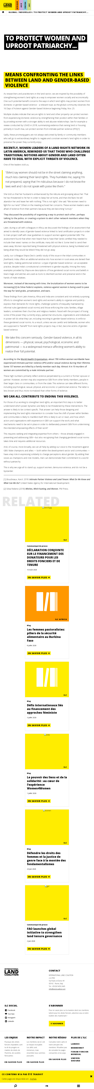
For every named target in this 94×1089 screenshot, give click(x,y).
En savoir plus (37, 577)
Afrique (17, 5)
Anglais (33, 1078)
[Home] (14, 972)
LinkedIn (10, 1021)
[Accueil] (8, 5)
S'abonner (57, 1023)
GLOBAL (13, 12)
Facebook (11, 1010)
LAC (29, 5)
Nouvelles (25, 12)
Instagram (11, 1017)
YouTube (10, 1014)
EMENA (25, 5)
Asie (21, 5)
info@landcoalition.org (57, 989)
